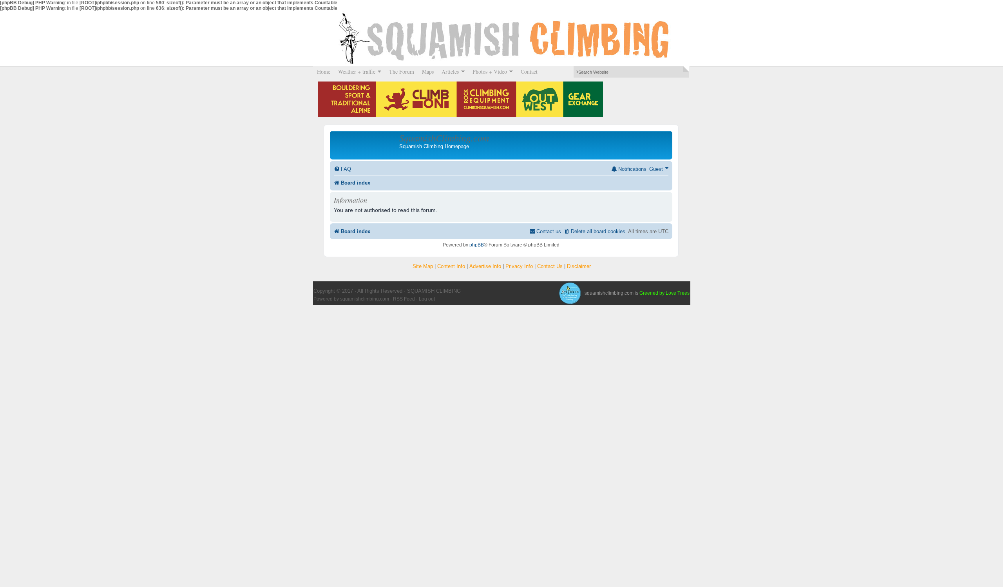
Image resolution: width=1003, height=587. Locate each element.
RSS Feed (404, 299)
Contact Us (550, 266)
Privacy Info (519, 266)
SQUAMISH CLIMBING (501, 38)
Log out (427, 299)
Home (323, 71)
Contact (529, 71)
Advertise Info (485, 266)
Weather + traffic (354, 71)
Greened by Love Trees (664, 293)
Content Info (451, 266)
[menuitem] (342, 169)
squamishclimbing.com (364, 299)
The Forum (401, 71)
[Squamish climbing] (569, 293)
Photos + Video (488, 71)
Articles (448, 71)
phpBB (476, 245)
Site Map (423, 266)
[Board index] (365, 145)
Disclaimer (579, 266)
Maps (428, 71)
